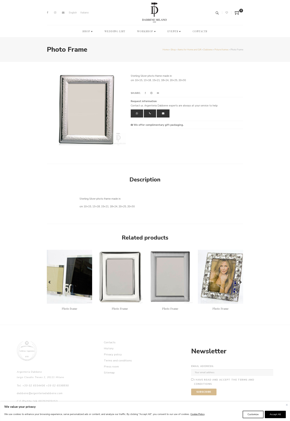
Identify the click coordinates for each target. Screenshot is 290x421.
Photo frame (69, 308)
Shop (173, 49)
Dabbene (207, 49)
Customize (253, 414)
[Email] (63, 12)
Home (166, 49)
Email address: (202, 366)
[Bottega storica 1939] (27, 351)
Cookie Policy (197, 414)
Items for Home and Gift (189, 49)
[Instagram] (55, 12)
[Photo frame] (69, 276)
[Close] (287, 405)
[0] (237, 14)
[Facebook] (47, 12)
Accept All (275, 414)
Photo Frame (120, 308)
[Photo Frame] (119, 276)
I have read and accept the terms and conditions (224, 382)
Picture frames (221, 49)
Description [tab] (145, 179)
